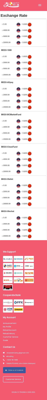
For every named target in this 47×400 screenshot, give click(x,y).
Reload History (9, 333)
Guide (5, 340)
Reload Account (9, 330)
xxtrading (9, 356)
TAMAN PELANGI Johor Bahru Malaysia (20, 363)
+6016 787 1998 (12, 360)
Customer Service (10, 337)
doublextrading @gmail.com (18, 353)
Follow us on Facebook (15, 370)
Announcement (9, 323)
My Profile (7, 326)
